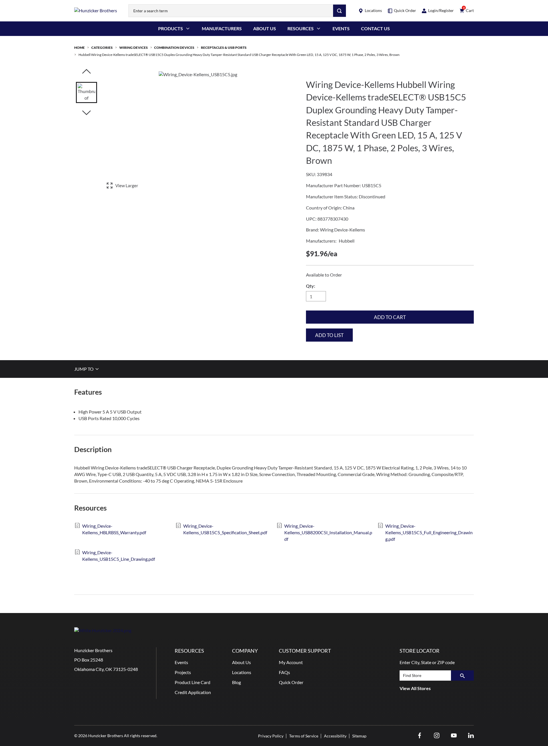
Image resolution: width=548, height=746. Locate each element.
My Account (291, 662)
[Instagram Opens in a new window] (437, 735)
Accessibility (335, 735)
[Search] (339, 11)
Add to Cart (390, 317)
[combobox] (231, 11)
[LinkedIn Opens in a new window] (471, 735)
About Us (264, 28)
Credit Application (193, 692)
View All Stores (415, 688)
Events (341, 28)
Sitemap (359, 735)
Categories (102, 47)
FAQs (284, 672)
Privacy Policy (270, 735)
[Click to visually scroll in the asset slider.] (86, 71)
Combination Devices (174, 47)
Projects (183, 672)
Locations (241, 672)
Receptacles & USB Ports (224, 47)
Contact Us (375, 28)
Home (79, 47)
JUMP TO (84, 369)
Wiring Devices (133, 47)
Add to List (329, 335)
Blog (236, 682)
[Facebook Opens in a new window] (419, 735)
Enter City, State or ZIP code (427, 662)
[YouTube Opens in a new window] (454, 735)
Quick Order (291, 682)
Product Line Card (192, 682)
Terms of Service (303, 735)
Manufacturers (222, 28)
